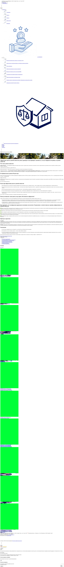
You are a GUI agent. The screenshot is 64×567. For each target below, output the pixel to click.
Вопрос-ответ (8, 20)
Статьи (3, 146)
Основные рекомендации (6, 243)
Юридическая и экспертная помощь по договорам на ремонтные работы (17, 63)
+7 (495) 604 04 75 (4, 3)
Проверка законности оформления (7, 242)
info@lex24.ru (4, 2)
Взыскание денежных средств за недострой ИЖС (13, 71)
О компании (4, 9)
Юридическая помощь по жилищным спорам (13, 77)
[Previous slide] (0, 248)
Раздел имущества (9, 66)
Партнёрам (8, 23)
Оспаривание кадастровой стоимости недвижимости (14, 74)
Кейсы (3, 145)
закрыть (2, 548)
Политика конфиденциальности (17, 540)
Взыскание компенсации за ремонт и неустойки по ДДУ (14, 60)
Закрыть (2, 566)
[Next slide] (1, 248)
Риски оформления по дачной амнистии (8, 240)
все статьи (1, 247)
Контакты (3, 147)
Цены (3, 144)
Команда (7, 15)
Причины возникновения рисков (7, 241)
